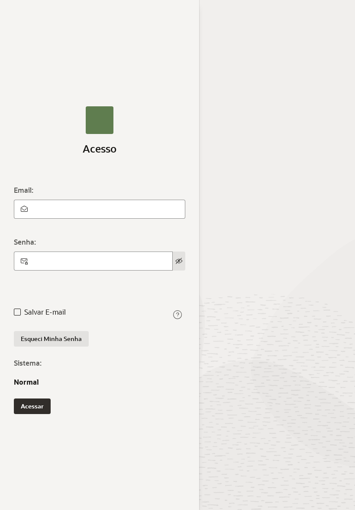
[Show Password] (179, 261)
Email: (23, 189)
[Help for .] (177, 314)
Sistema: (28, 362)
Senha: (25, 241)
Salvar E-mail (45, 312)
